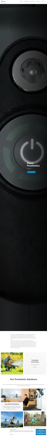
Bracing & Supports (26, 1)
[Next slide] (46, 364)
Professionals (38, 1)
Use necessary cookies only (40, 434)
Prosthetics (21, 1)
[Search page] (45, 1)
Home (2, 3)
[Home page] (3, 1)
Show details (11, 434)
